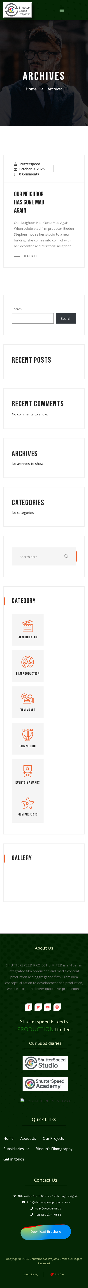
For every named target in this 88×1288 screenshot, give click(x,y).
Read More (31, 256)
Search (17, 309)
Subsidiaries (13, 1142)
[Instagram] (57, 1007)
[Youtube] (47, 1007)
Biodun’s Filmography (54, 1142)
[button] (61, 10)
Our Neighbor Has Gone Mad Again (29, 202)
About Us (28, 1131)
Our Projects (53, 1131)
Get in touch (13, 1152)
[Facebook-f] (28, 1007)
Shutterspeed (29, 164)
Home (31, 89)
